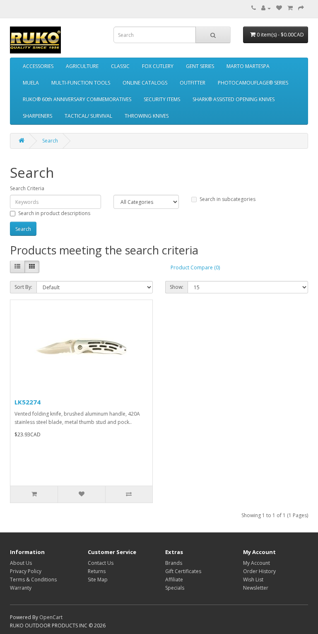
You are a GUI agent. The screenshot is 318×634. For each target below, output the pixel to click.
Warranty (20, 587)
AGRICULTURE (82, 66)
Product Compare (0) (195, 267)
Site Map (98, 579)
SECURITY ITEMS (162, 99)
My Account (256, 562)
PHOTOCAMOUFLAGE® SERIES (253, 82)
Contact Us (100, 562)
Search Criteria (27, 188)
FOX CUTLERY (157, 66)
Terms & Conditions (33, 579)
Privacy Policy (25, 571)
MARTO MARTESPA (248, 66)
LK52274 (27, 402)
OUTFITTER (192, 82)
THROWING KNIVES (147, 115)
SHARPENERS (37, 115)
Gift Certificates (183, 571)
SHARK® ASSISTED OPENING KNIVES (234, 99)
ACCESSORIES (38, 66)
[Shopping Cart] (290, 8)
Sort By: (23, 286)
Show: (176, 286)
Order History (259, 571)
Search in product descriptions (54, 213)
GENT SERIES (200, 66)
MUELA (31, 82)
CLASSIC (120, 66)
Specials (174, 587)
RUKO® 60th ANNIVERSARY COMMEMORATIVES (77, 99)
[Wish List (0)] (279, 8)
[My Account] (266, 8)
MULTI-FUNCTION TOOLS (80, 82)
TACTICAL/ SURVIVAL (88, 115)
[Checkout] (301, 8)
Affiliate (174, 579)
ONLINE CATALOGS (145, 82)
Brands (173, 562)
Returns (97, 571)
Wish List (253, 579)
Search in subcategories (227, 199)
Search (50, 140)
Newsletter (255, 587)
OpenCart (51, 617)
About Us (21, 562)
